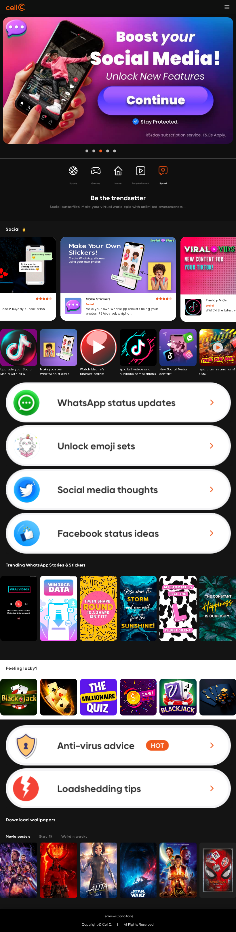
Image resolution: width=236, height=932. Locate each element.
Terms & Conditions (118, 916)
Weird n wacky (74, 836)
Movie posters (18, 836)
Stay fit (46, 836)
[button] (86, 151)
